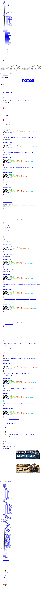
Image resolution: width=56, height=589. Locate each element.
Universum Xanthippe (8, 289)
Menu (6, 488)
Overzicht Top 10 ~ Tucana (9, 239)
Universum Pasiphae (7, 172)
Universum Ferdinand (8, 408)
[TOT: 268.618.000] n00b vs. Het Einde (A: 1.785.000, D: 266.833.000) (17, 373)
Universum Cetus (6, 363)
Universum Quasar (7, 187)
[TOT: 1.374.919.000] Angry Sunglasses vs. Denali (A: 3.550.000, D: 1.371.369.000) (19, 167)
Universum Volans (7, 259)
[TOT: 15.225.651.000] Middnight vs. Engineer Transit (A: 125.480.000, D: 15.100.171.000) (20, 299)
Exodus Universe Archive (11, 423)
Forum (8, 117)
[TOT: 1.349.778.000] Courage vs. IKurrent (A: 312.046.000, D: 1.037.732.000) (18, 388)
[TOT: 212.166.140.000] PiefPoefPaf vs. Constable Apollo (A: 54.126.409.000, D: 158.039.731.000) (22, 284)
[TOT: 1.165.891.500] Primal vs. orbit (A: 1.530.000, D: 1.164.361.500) (21, 434)
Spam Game (11, 441)
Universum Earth (6, 393)
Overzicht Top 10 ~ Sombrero (9, 225)
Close (39, 573)
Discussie (13, 117)
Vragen (10, 117)
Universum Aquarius (7, 127)
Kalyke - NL (22, 429)
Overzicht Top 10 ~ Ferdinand (14, 419)
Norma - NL (35, 429)
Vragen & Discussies (7, 115)
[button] (28, 30)
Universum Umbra (7, 244)
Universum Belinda (7, 348)
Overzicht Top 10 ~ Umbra (9, 254)
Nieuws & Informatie (7, 92)
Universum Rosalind (7, 202)
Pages (4, 580)
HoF (10, 132)
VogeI (6, 436)
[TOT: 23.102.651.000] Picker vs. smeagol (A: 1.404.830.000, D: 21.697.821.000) (18, 152)
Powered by (5, 481)
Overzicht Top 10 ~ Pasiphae (9, 182)
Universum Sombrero (7, 215)
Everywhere (5, 575)
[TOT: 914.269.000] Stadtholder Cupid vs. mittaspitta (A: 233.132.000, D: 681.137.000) (19, 403)
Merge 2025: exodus (9, 427)
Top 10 (12, 132)
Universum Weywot (7, 274)
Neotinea (4, 102)
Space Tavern (6, 439)
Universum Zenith (7, 319)
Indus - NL (14, 429)
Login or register (5, 61)
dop (3, 405)
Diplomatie (7, 132)
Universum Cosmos (7, 157)
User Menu (7, 568)
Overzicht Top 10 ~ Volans (9, 269)
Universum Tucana (7, 230)
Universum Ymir (6, 304)
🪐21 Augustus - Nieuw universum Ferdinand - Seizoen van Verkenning (16, 100)
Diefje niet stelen (5, 375)
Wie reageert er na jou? (11, 446)
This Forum (2, 72)
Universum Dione (6, 378)
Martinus (4, 390)
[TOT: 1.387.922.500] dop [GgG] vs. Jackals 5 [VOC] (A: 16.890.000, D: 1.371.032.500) (20, 343)
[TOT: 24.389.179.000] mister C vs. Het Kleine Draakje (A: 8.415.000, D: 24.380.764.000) (20, 137)
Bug (16, 117)
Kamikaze (4, 112)
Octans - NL (39, 429)
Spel (6, 117)
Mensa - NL (30, 429)
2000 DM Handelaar (10, 110)
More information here (4, 88)
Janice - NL (18, 429)
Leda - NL (26, 429)
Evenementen (6, 105)
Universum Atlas (6, 333)
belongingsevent (9, 122)
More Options (5, 582)
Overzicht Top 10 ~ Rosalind (9, 210)
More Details (36, 573)
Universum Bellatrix (7, 142)
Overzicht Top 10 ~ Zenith (9, 328)
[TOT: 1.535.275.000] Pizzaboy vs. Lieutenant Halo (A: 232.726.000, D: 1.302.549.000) (19, 358)
